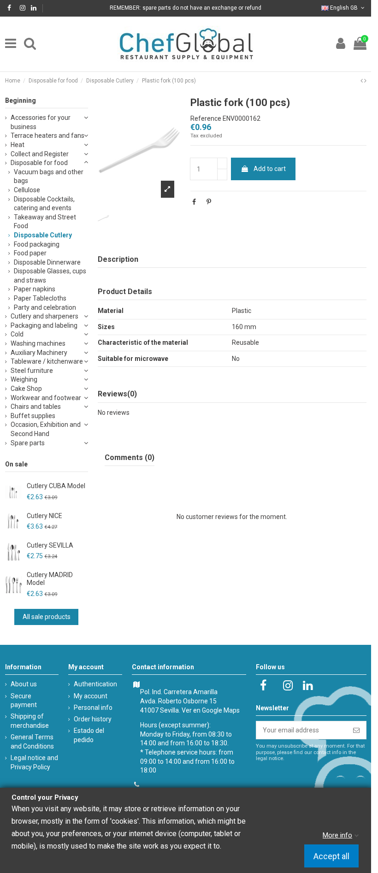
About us (24, 684)
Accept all (331, 856)
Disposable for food (39, 162)
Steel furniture (32, 370)
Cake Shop (26, 388)
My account (90, 696)
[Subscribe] (356, 730)
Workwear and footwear (46, 397)
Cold (17, 334)
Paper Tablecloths (40, 298)
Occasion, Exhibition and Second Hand (46, 429)
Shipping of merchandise (30, 721)
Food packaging (36, 244)
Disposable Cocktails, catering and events (44, 203)
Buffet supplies (33, 415)
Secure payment (24, 700)
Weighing (24, 379)
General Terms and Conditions (32, 741)
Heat (17, 144)
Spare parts (28, 443)
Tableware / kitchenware (47, 361)
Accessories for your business (41, 122)
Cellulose (27, 190)
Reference (205, 118)
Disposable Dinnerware (47, 262)
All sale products (47, 616)
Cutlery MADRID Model (50, 578)
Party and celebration (45, 307)
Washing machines (38, 343)
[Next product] (365, 80)
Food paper (30, 253)
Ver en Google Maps (211, 710)
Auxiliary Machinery (39, 352)
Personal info (93, 707)
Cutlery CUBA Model (56, 486)
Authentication (95, 684)
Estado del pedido (89, 735)
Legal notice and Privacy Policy (34, 762)
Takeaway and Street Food (45, 221)
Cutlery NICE (44, 515)
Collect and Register (40, 154)
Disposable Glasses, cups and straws (50, 275)
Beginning (20, 100)
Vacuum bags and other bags (48, 176)
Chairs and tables (36, 406)
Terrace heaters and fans (47, 135)
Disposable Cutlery (43, 235)
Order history (93, 719)
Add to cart (270, 168)
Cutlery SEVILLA (50, 545)
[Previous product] (362, 80)
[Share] (194, 202)
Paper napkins (34, 289)
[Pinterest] (209, 202)
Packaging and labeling (44, 325)
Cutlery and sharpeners (44, 316)
